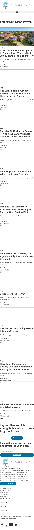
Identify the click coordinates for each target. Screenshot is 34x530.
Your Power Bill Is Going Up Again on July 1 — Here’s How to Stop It (17, 256)
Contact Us (4, 510)
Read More (3, 65)
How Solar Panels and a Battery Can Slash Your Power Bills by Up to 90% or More (16, 367)
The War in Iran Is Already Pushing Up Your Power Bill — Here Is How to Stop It (17, 93)
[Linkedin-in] (15, 525)
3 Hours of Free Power (12, 294)
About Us (3, 502)
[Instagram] (6, 525)
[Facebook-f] (2, 525)
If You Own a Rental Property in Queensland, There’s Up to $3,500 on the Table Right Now (17, 53)
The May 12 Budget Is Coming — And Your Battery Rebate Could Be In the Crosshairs (16, 134)
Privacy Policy (11, 518)
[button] (17, 12)
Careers (3, 506)
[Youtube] (11, 525)
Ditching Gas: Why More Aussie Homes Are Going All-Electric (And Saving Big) (16, 209)
